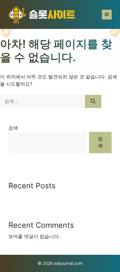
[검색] (93, 101)
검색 (13, 128)
